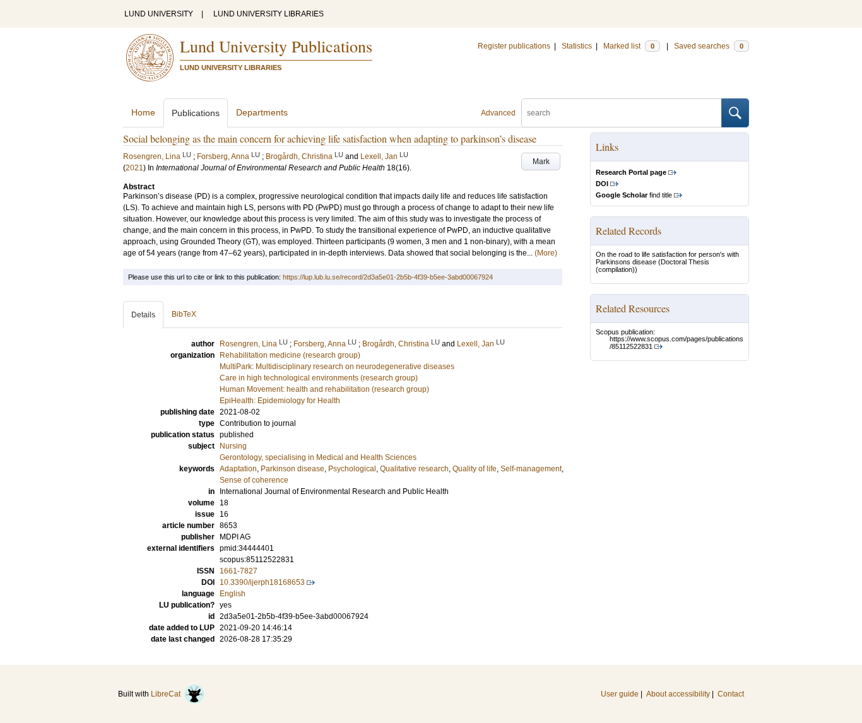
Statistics (577, 46)
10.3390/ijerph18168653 (262, 582)
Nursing (233, 446)
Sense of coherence (254, 480)
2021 (134, 167)
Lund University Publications (276, 46)
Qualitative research (414, 468)
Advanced (498, 113)
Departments (262, 112)
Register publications (514, 46)
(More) (545, 253)
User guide (620, 694)
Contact (730, 694)
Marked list (628, 46)
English (232, 593)
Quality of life (474, 468)
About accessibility (678, 694)
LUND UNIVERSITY (158, 13)
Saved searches (708, 46)
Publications (196, 113)
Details (143, 314)
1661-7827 (238, 571)
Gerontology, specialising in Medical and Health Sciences (318, 457)
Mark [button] (541, 161)
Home (143, 112)
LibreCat (167, 694)
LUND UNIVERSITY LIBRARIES (268, 13)
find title (634, 195)
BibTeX (184, 314)
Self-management (531, 468)
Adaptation (238, 468)
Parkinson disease (292, 468)
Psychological (352, 468)
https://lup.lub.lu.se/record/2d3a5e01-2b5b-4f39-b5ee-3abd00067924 (388, 277)
